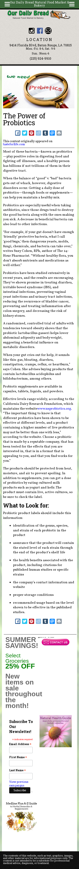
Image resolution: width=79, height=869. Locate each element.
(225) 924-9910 (40, 58)
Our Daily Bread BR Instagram (31, 30)
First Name (18, 757)
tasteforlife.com (14, 144)
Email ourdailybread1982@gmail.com (48, 30)
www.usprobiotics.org (54, 408)
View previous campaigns (18, 783)
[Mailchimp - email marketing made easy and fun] (32, 791)
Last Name (17, 770)
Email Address (20, 744)
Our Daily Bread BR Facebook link (39, 30)
